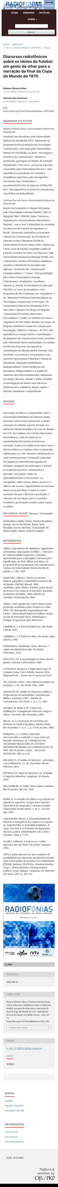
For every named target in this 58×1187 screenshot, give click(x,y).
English (9, 1100)
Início (6, 44)
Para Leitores (11, 1131)
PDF (10, 964)
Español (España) (14, 1105)
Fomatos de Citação (18, 1027)
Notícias (44, 12)
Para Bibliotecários (14, 1141)
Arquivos (28, 12)
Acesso (49, 2)
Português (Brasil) (14, 1110)
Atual (14, 12)
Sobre (31, 19)
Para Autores (11, 1136)
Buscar (31, 32)
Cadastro (37, 2)
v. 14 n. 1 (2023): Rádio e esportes (22, 47)
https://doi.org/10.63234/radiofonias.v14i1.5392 (28, 111)
